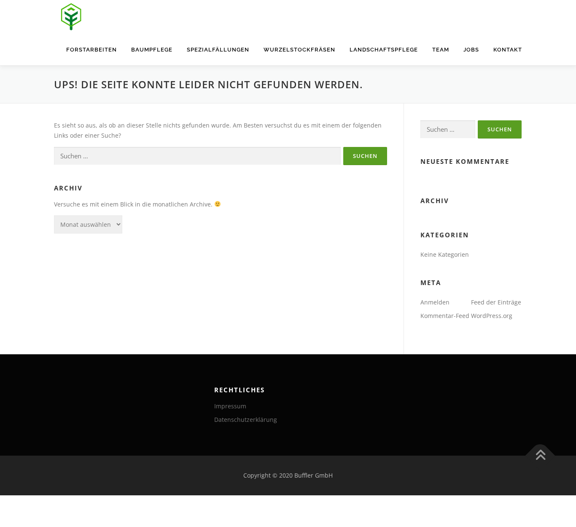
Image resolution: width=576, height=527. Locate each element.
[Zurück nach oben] (540, 456)
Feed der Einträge (496, 302)
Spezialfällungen (218, 49)
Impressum (230, 406)
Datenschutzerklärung (245, 420)
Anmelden (434, 302)
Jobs (471, 49)
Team (440, 49)
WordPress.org (491, 316)
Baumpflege (151, 49)
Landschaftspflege (384, 49)
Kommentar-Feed (444, 316)
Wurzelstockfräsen (299, 49)
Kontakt (507, 49)
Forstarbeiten (91, 49)
